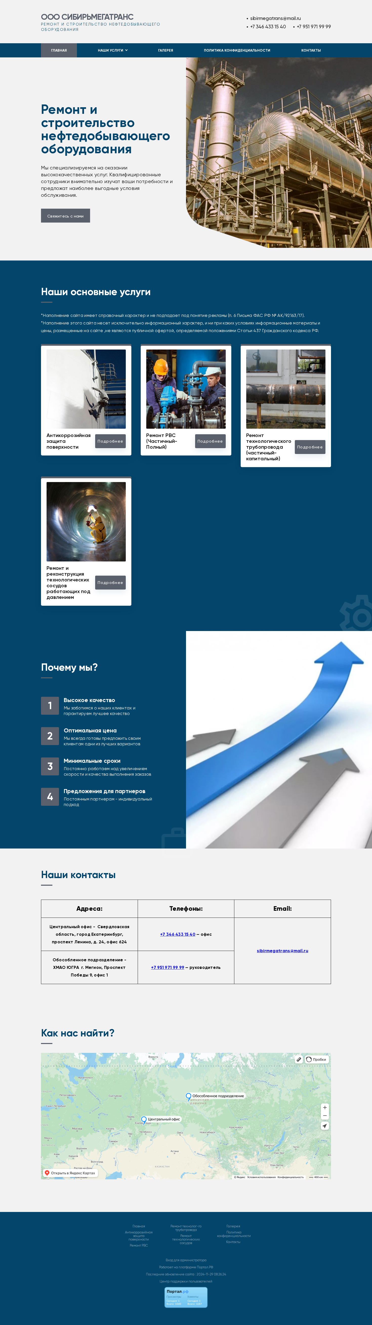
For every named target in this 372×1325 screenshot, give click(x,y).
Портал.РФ (205, 1267)
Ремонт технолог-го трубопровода (186, 1228)
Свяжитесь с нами (65, 216)
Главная (59, 50)
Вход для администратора (186, 1260)
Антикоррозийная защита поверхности (139, 1236)
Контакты (311, 50)
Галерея (165, 50)
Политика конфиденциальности (237, 50)
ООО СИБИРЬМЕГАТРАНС (87, 17)
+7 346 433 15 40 (268, 27)
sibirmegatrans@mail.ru (275, 18)
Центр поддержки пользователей (186, 1281)
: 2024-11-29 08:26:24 (210, 1274)
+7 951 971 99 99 (314, 27)
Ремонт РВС (139, 1245)
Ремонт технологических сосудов (186, 1239)
